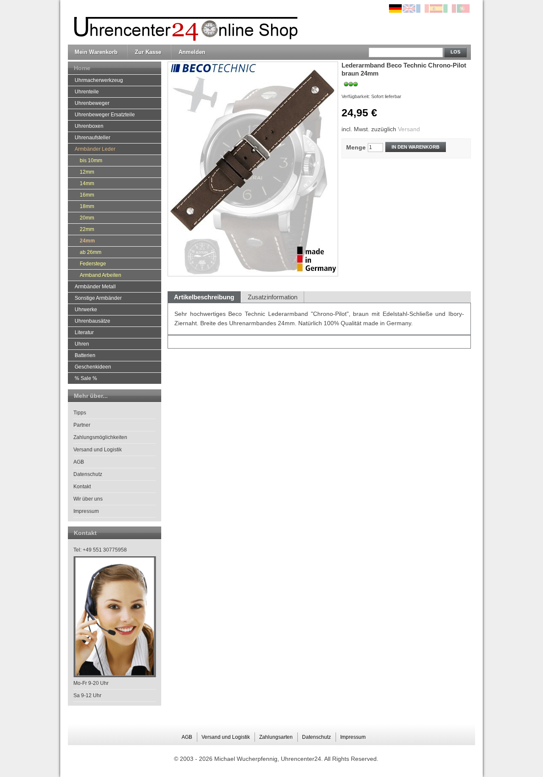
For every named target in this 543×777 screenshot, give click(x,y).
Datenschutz (87, 474)
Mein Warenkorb (96, 52)
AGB (78, 462)
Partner (81, 425)
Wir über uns (88, 499)
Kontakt (82, 487)
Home (82, 68)
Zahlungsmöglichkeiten (100, 437)
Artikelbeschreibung (204, 297)
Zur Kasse (148, 52)
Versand (409, 129)
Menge (356, 147)
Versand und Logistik (97, 450)
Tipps (79, 413)
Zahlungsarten (276, 737)
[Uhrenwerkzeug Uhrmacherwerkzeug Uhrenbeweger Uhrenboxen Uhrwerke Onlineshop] (183, 22)
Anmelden (192, 52)
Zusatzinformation (272, 297)
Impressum (86, 511)
